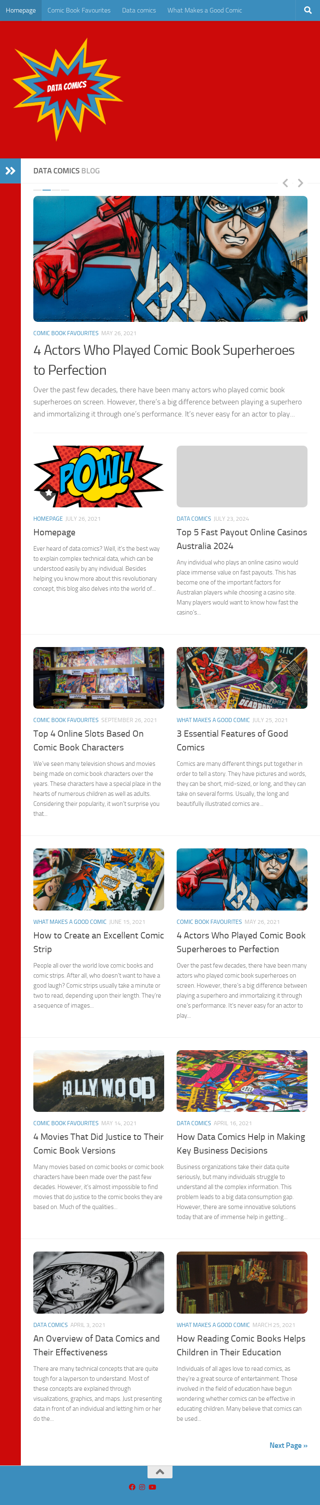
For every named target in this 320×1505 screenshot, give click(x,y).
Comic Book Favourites (79, 10)
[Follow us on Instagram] (142, 1487)
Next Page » (289, 1445)
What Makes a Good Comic (205, 10)
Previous (285, 182)
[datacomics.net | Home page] (68, 90)
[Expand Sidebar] (10, 170)
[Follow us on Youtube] (152, 1487)
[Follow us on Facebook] (132, 1487)
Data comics (139, 10)
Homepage (21, 10)
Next (300, 182)
